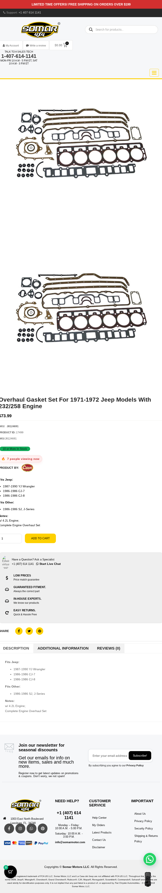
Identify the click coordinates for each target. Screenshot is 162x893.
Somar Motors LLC (75, 867)
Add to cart (40, 538)
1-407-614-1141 (18, 56)
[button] (149, 859)
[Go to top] (147, 879)
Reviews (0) (108, 648)
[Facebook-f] (9, 828)
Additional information (63, 648)
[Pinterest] (43, 828)
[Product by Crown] (27, 467)
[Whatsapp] (31, 828)
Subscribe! (140, 755)
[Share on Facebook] (19, 631)
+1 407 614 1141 (30, 12)
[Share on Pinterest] (39, 631)
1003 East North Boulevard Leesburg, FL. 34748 (27, 821)
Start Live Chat (50, 563)
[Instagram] (20, 828)
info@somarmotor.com (70, 842)
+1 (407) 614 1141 (69, 815)
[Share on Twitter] (29, 631)
